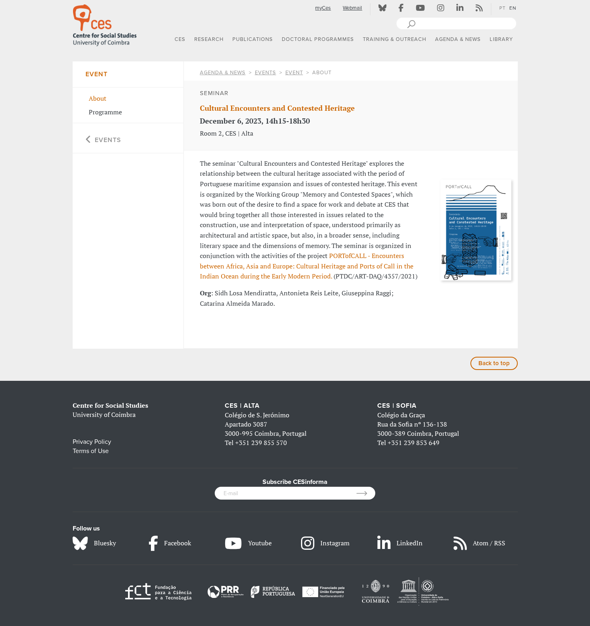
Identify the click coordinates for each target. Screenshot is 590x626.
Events (265, 72)
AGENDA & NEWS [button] (458, 39)
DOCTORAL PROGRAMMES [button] (318, 39)
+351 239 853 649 (413, 442)
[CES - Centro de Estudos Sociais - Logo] (105, 24)
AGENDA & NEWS (223, 72)
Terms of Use (91, 451)
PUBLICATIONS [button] (252, 39)
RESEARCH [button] (209, 39)
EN (513, 8)
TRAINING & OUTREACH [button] (394, 39)
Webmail (352, 8)
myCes (323, 8)
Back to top (494, 363)
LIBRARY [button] (501, 39)
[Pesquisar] (411, 23)
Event (294, 72)
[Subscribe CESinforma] (365, 493)
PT (502, 8)
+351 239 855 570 (261, 442)
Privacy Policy (92, 442)
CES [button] (180, 39)
